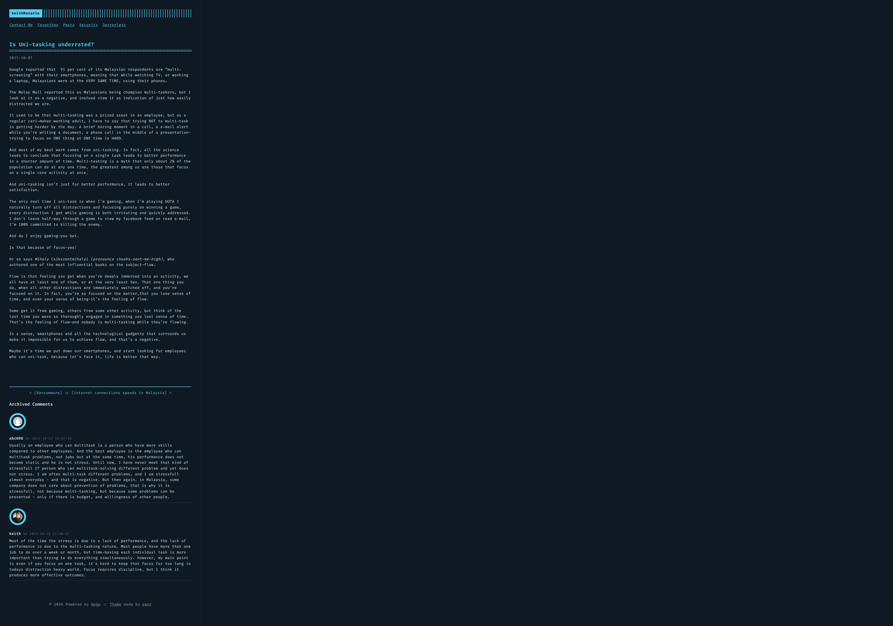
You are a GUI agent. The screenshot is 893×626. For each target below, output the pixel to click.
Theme (115, 604)
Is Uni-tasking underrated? (51, 44)
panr (147, 604)
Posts (69, 24)
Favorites (47, 24)
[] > (121, 392)
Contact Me (21, 24)
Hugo (95, 604)
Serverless (114, 24)
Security (88, 24)
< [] (46, 392)
